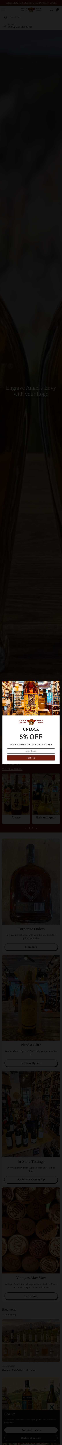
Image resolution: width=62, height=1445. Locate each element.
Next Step (31, 757)
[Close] (56, 684)
